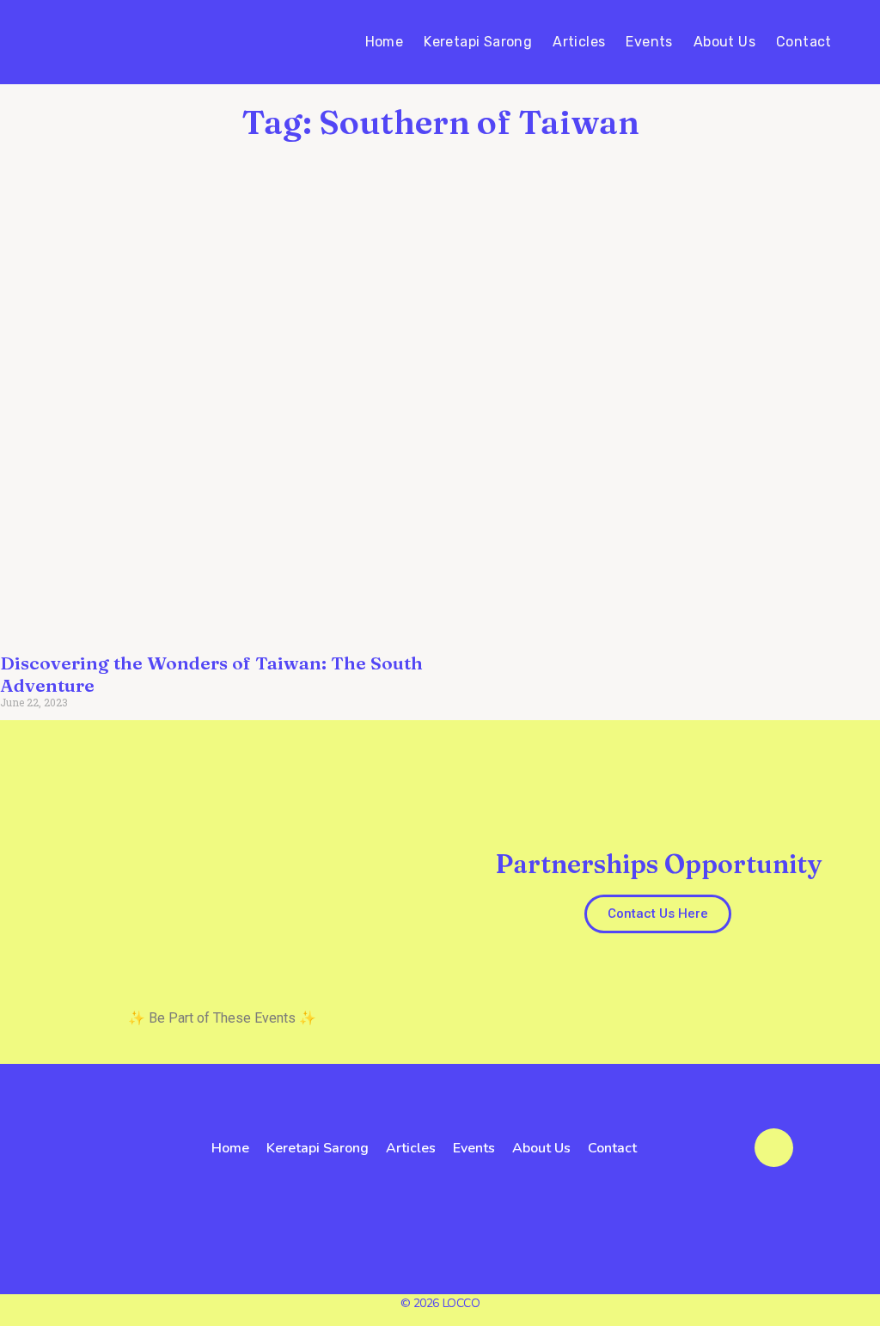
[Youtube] (107, 1186)
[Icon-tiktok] (130, 1186)
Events (649, 42)
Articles (579, 42)
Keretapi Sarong (478, 42)
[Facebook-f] (42, 1186)
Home (384, 42)
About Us (724, 42)
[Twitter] (64, 1186)
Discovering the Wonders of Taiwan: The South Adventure (211, 673)
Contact (804, 42)
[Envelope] (774, 1147)
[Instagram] (86, 1186)
